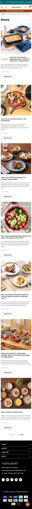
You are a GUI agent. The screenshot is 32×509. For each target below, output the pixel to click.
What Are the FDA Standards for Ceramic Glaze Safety (13, 178)
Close (30, 11)
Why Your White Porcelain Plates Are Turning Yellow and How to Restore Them (15, 296)
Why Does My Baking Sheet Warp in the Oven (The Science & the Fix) (16, 237)
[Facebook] (3, 479)
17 (18, 435)
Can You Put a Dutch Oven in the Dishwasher (13, 120)
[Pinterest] (11, 479)
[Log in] (25, 7)
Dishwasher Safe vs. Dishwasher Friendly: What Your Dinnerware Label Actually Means (15, 355)
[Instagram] (7, 479)
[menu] (2, 7)
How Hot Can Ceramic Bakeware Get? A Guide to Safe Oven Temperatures (16, 59)
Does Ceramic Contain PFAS (11, 412)
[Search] (6, 7)
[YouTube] (20, 479)
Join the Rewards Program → (16, 11)
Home (3, 14)
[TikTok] (16, 479)
